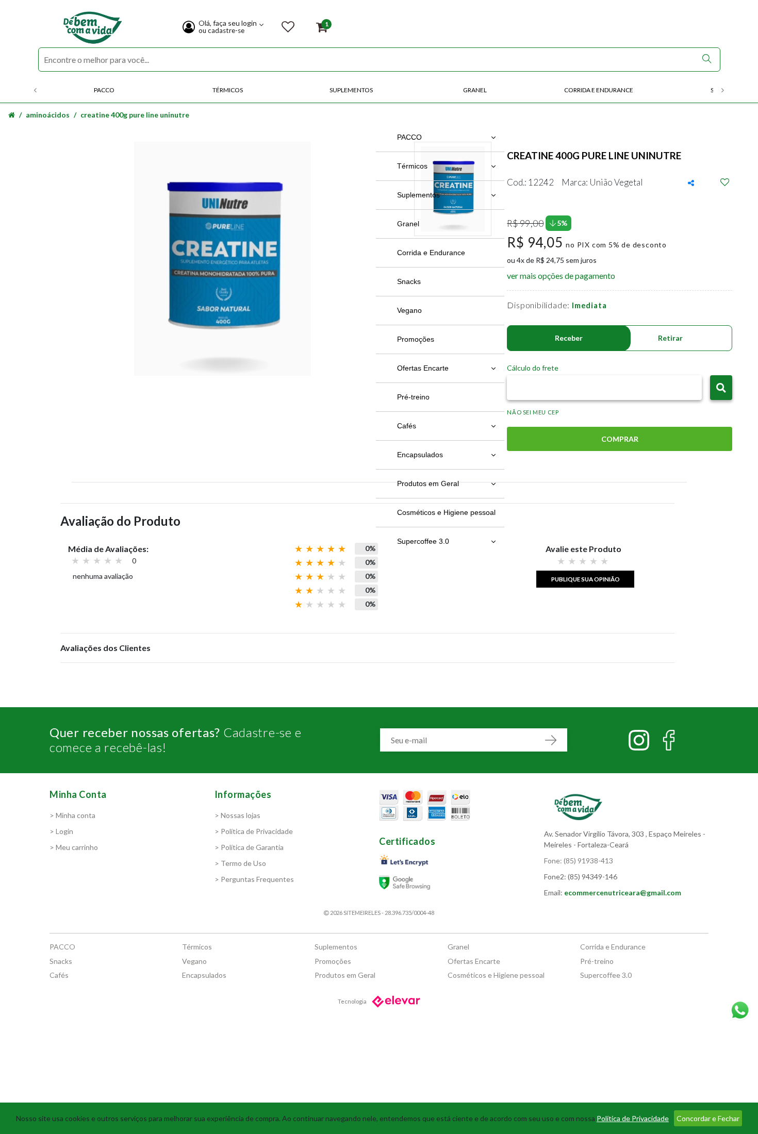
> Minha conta (72, 815)
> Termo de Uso (240, 863)
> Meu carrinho (74, 847)
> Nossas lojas (237, 815)
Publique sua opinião (585, 578)
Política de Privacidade (633, 1118)
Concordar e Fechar (708, 1118)
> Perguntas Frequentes (254, 879)
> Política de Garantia (249, 847)
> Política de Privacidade (254, 831)
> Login (61, 831)
